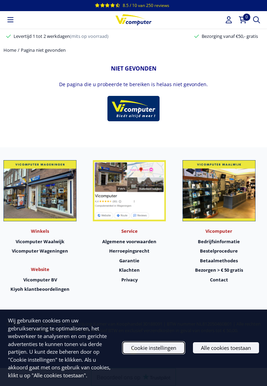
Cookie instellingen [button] (153, 347)
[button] (10, 19)
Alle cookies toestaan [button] (226, 347)
